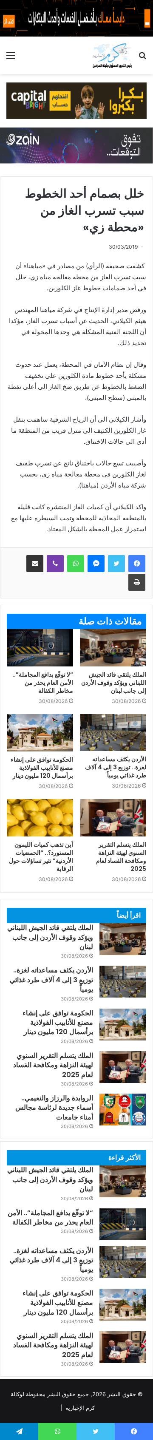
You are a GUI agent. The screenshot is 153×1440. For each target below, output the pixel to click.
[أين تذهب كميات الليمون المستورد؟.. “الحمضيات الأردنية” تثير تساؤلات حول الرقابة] (40, 817)
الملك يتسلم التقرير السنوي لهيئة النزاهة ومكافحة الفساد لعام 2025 (121, 856)
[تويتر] (116, 563)
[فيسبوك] (136, 563)
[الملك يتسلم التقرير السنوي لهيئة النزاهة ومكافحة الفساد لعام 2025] (113, 817)
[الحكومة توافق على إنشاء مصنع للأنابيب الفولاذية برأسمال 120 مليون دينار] (40, 732)
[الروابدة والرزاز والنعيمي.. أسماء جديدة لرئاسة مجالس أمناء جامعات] (122, 1109)
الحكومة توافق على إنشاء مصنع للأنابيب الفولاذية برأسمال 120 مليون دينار (42, 767)
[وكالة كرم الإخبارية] (112, 55)
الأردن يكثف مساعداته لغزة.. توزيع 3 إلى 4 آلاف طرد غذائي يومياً (115, 767)
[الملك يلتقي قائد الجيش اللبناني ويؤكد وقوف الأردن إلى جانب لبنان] (113, 647)
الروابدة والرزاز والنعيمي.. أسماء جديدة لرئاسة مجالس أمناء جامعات (54, 1107)
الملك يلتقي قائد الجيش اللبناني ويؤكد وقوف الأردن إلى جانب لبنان (113, 682)
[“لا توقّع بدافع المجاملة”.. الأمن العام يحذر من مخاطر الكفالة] (40, 647)
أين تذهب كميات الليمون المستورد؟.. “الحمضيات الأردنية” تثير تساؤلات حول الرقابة (41, 856)
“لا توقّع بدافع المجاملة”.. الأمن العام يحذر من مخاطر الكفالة (42, 682)
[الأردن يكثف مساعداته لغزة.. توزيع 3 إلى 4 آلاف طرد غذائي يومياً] (113, 732)
